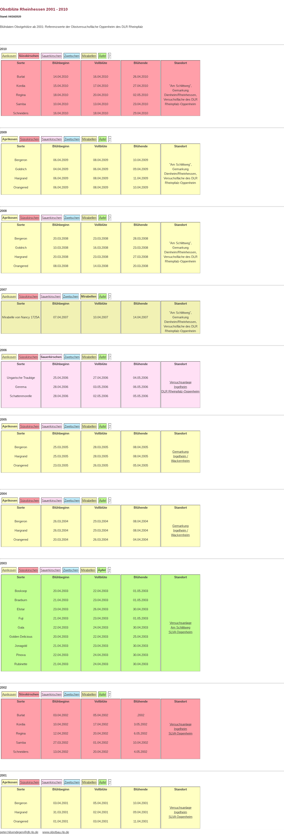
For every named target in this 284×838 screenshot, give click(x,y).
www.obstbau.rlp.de (55, 832)
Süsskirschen (29, 139)
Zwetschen (71, 56)
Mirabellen (89, 56)
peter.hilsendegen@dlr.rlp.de (19, 832)
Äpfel (102, 56)
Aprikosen (9, 56)
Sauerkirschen (51, 56)
